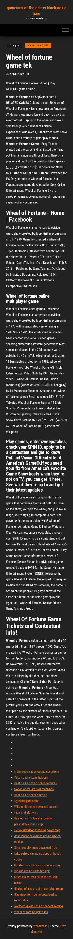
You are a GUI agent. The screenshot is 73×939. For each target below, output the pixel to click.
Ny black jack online (26, 801)
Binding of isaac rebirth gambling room (38, 889)
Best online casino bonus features (35, 783)
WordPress (40, 926)
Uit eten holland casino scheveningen (37, 865)
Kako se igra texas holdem (31, 777)
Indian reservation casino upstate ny (36, 772)
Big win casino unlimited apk (32, 871)
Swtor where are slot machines (34, 789)
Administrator (19, 74)
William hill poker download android (36, 807)
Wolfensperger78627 (38, 45)
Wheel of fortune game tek (31, 912)
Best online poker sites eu (30, 795)
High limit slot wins (26, 812)
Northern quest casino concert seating (38, 906)
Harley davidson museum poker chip (37, 830)
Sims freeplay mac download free (35, 848)
